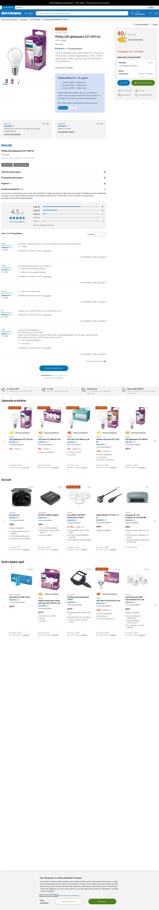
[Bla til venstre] (4, 440)
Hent (125, 83)
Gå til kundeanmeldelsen (12, 134)
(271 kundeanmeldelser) (16, 520)
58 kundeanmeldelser (75, 48)
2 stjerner (36, 217)
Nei (102, 257)
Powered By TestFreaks (94, 361)
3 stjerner (36, 214)
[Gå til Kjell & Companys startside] (12, 13)
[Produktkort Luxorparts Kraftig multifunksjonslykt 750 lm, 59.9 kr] (79, 579)
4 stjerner (36, 210)
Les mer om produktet (64, 67)
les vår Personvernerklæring (69, 895)
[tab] (8, 7)
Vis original (47, 251)
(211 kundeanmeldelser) (45, 444)
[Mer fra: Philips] (6, 146)
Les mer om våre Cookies (49, 895)
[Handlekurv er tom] (156, 13)
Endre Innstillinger (44, 901)
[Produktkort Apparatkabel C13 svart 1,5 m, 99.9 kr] (108, 497)
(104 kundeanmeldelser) (132, 444)
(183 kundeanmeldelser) (103, 447)
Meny (30, 13)
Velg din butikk (124, 74)
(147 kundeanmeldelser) (103, 522)
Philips (63, 40)
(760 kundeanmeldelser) (74, 605)
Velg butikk (26, 467)
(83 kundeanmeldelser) (45, 520)
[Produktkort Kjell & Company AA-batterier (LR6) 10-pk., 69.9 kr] (21, 579)
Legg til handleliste (142, 24)
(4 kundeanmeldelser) (45, 608)
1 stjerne (36, 221)
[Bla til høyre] (155, 440)
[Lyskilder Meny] (28, 19)
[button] (5, 82)
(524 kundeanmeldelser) (103, 606)
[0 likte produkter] (150, 13)
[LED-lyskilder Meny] (42, 19)
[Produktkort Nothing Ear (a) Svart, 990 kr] (21, 497)
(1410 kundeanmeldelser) (17, 602)
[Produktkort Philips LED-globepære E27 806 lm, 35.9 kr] (137, 418)
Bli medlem (63, 107)
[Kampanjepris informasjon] (135, 35)
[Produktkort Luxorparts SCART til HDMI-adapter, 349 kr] (50, 497)
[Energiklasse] (122, 39)
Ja (98, 257)
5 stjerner (36, 207)
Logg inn (73, 107)
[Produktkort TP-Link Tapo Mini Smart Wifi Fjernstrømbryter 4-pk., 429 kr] (137, 579)
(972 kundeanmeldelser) (132, 605)
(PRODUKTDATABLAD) (135, 39)
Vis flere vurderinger (54, 368)
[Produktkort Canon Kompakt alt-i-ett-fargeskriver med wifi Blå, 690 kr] (137, 497)
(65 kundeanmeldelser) (74, 444)
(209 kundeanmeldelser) (16, 444)
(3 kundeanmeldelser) (74, 523)
